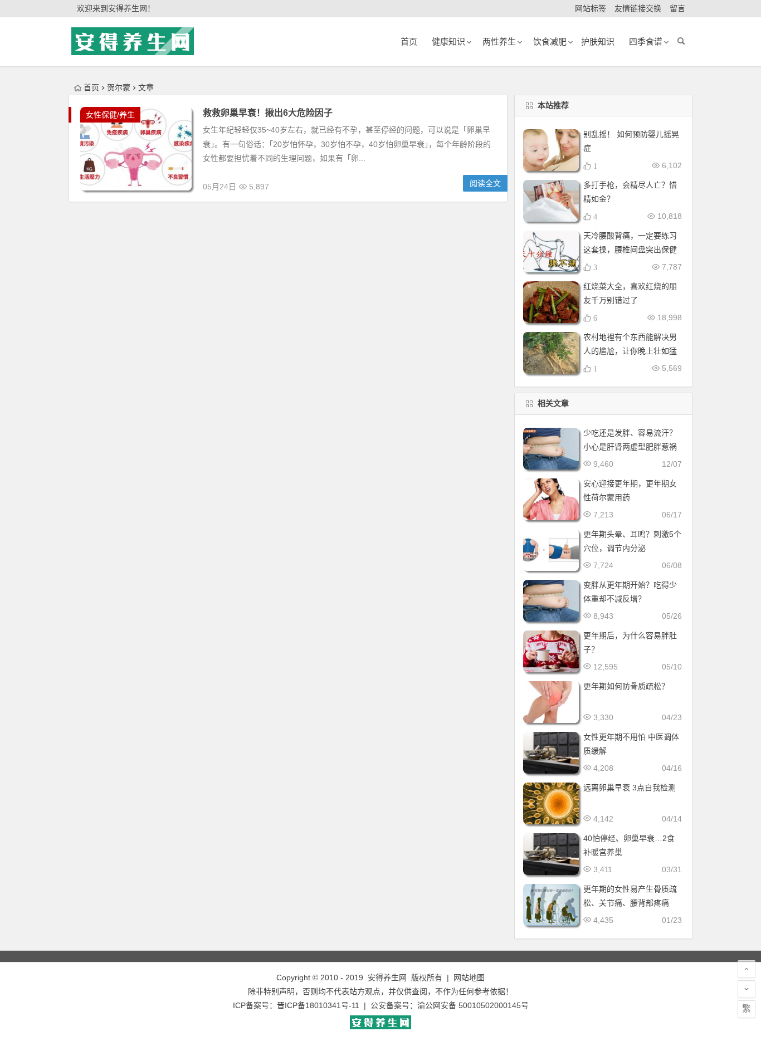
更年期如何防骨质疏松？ (626, 686)
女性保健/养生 (110, 114)
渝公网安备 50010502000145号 (473, 1005)
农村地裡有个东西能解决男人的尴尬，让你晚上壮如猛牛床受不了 (630, 351)
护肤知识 (597, 41)
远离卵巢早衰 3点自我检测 (629, 787)
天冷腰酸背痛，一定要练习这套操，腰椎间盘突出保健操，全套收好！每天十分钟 (630, 249)
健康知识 (448, 41)
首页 (91, 87)
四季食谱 (645, 41)
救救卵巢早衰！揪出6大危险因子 (268, 113)
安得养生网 (387, 977)
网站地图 (469, 977)
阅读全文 (485, 183)
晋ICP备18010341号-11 (318, 1005)
